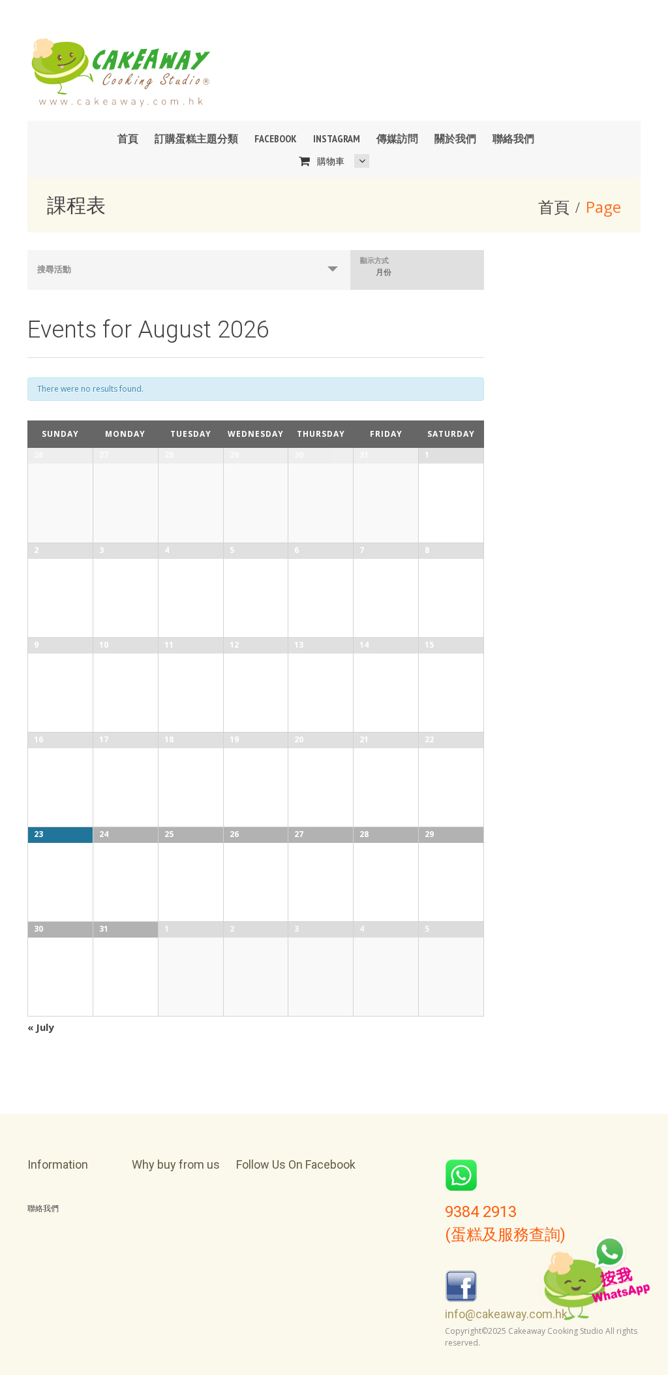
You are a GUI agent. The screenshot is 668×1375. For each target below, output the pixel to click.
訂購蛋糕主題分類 (196, 138)
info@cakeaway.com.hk (506, 1314)
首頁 (127, 138)
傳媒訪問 (397, 138)
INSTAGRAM (336, 138)
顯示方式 (374, 260)
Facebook (275, 138)
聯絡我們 (513, 138)
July (40, 1027)
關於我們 (455, 138)
